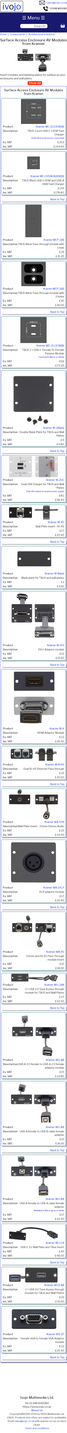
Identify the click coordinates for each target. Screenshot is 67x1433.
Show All (35, 83)
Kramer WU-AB (55, 1127)
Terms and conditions (37, 1428)
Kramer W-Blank (54, 573)
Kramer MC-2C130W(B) (50, 126)
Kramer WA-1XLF (53, 887)
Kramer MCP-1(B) (53, 239)
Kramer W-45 (56, 522)
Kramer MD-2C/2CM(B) (50, 345)
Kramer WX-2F (55, 1334)
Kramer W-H (56, 728)
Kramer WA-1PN (54, 822)
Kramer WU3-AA (54, 1285)
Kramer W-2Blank (53, 427)
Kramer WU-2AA (54, 984)
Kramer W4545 (54, 764)
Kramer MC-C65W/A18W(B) (47, 176)
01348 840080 (58, 8)
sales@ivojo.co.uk (56, 2)
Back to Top (57, 199)
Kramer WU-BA (55, 1199)
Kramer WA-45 (55, 951)
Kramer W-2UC (55, 480)
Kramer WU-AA (55, 1060)
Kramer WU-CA (55, 1242)
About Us (37, 1410)
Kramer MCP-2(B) (53, 288)
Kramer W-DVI (55, 645)
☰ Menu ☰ (33, 18)
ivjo (11, 6)
